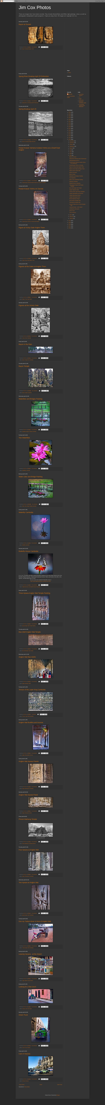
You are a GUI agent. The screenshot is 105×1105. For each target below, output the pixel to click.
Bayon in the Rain (25, 344)
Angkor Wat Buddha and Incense (31, 722)
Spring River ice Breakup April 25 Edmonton (30, 102)
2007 (69, 226)
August (71, 148)
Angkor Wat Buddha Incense (27, 755)
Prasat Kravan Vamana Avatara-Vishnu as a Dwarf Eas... (77, 163)
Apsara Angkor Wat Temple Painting (28, 625)
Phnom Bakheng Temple (28, 819)
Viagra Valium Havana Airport (27, 980)
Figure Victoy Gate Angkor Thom (28, 260)
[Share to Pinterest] (47, 47)
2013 (69, 135)
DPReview (81, 100)
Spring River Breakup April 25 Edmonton (34, 76)
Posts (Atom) (27, 1086)
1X (79, 97)
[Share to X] (44, 47)
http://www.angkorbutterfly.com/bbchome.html (40, 581)
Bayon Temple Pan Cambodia (27, 359)
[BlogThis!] (43, 47)
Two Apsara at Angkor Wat (28, 882)
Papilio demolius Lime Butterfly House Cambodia (31, 586)
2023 (69, 117)
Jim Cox (70, 94)
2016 (69, 130)
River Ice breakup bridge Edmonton (28, 141)
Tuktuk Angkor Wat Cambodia (27, 947)
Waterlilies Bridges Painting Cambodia (29, 431)
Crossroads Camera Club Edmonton (82, 105)
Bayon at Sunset (25, 24)
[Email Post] (39, 47)
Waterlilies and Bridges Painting (30, 399)
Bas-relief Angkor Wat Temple (30, 632)
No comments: (34, 47)
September (72, 146)
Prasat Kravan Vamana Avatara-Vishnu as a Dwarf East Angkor (34, 182)
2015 (69, 132)
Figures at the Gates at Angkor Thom (32, 266)
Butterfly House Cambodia (28, 551)
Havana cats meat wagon (27, 1008)
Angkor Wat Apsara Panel (28, 795)
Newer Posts (21, 1084)
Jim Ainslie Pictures (81, 95)
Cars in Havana (24, 1054)
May (71, 153)
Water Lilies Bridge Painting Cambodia (29, 506)
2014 (69, 133)
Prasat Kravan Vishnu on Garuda (31, 189)
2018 (69, 126)
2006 (69, 227)
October (71, 144)
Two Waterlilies (24, 438)
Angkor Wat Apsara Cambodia (27, 788)
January (71, 218)
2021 (69, 121)
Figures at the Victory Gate (29, 305)
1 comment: (34, 714)
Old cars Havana (25, 1080)
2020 (69, 123)
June (71, 151)
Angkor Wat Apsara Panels (29, 761)
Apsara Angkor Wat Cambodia (27, 915)
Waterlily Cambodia (26, 512)
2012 (69, 137)
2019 (69, 124)
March (71, 214)
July (70, 150)
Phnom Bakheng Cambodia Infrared (29, 843)
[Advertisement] (40, 61)
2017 (69, 128)
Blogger (58, 1095)
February (72, 216)
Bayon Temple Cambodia (27, 392)
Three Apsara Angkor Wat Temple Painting (34, 593)
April (71, 155)
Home (41, 1084)
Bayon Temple (24, 366)
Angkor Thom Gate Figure (27, 299)
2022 (69, 119)
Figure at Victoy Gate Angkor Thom (32, 228)
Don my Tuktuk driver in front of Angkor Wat (35, 921)
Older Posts (59, 1084)
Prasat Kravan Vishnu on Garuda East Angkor (30, 221)
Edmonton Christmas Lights (82, 102)
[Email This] (41, 47)
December (72, 140)
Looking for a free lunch (27, 987)
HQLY (80, 98)
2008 (69, 224)
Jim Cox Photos (35, 7)
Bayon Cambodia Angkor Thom (28, 48)
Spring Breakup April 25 (27, 109)
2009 (69, 222)
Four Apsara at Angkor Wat (29, 850)
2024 (69, 115)
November (72, 142)
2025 (69, 114)
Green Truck (23, 1015)
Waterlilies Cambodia (26, 470)
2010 (69, 220)
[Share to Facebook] (46, 47)
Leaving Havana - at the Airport (30, 954)
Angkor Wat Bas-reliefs (27, 657)
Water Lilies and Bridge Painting (30, 477)
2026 (69, 112)
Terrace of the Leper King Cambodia (32, 690)
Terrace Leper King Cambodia (27, 716)
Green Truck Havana (26, 1047)
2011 (69, 139)
